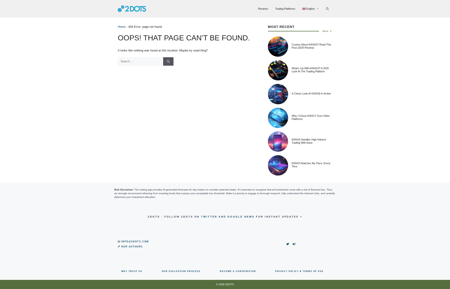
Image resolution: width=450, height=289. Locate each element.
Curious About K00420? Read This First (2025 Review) (311, 46)
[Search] (168, 61)
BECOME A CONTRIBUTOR (238, 271)
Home (122, 26)
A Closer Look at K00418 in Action (311, 93)
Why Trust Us (131, 271)
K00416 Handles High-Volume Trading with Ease (309, 141)
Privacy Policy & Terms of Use (299, 271)
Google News (240, 216)
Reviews (263, 8)
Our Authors (132, 246)
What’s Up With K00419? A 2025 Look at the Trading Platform (310, 70)
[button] (327, 9)
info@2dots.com (135, 241)
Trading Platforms (285, 8)
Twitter (209, 216)
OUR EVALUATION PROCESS (181, 271)
